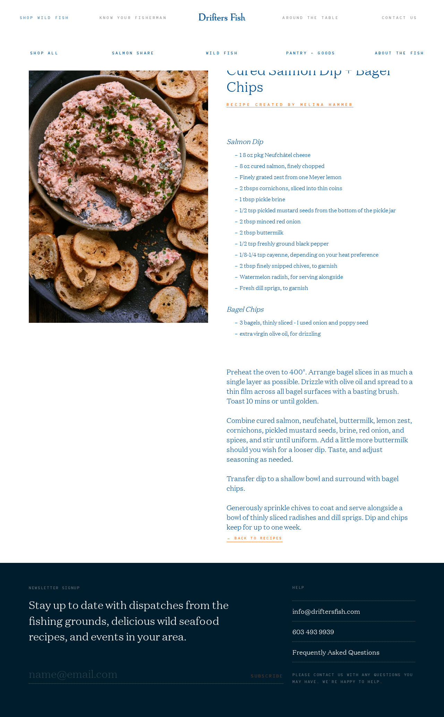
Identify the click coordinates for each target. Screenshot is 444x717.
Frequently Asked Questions (335, 651)
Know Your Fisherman (133, 18)
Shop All (44, 53)
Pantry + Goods (311, 53)
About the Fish (400, 53)
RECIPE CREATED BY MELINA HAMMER (290, 105)
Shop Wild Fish (44, 18)
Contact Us (399, 18)
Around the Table (310, 18)
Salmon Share (133, 53)
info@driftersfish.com (326, 611)
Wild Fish (222, 53)
